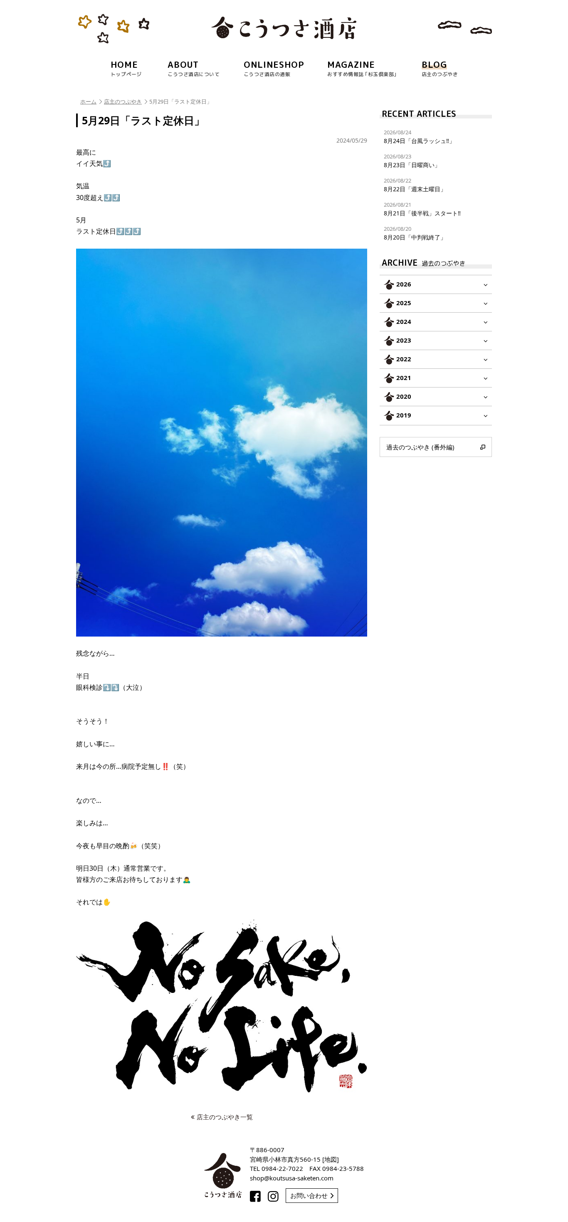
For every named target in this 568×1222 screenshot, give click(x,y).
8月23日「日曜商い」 (412, 161)
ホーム (88, 101)
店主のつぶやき (123, 101)
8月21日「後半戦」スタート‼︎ (422, 209)
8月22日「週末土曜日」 (415, 185)
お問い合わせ (309, 1195)
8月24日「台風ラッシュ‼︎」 (419, 136)
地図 (330, 1159)
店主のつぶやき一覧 (225, 1117)
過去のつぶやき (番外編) (420, 447)
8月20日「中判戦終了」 (415, 233)
